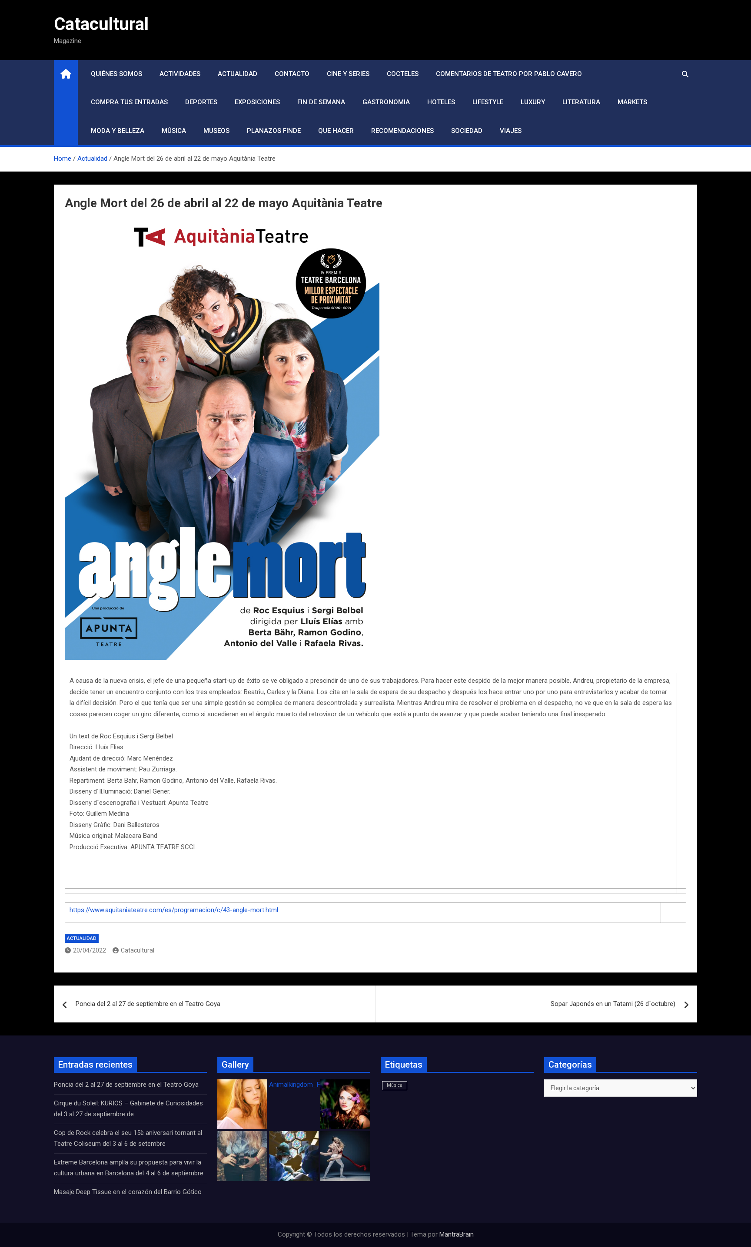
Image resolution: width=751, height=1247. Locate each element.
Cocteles (403, 74)
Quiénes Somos (116, 74)
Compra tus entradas (129, 102)
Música (174, 131)
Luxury (533, 102)
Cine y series (348, 74)
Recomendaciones (402, 131)
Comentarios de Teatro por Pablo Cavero (509, 74)
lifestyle (487, 102)
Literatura (581, 102)
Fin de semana (321, 102)
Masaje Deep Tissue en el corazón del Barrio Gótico (128, 1192)
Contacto (292, 74)
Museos (216, 131)
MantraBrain (456, 1234)
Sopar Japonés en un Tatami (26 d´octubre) (613, 1004)
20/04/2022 (89, 950)
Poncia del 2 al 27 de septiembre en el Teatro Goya (148, 1004)
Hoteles (441, 102)
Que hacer (336, 131)
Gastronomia (386, 102)
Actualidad (237, 74)
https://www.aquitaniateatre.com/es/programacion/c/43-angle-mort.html (174, 910)
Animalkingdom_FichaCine (307, 1084)
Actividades (180, 74)
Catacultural (101, 24)
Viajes (511, 131)
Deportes (201, 102)
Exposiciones (257, 102)
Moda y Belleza (117, 131)
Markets (632, 102)
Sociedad (466, 131)
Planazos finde (274, 131)
